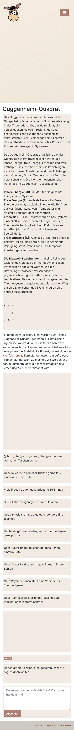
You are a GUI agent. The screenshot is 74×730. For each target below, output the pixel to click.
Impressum (65, 725)
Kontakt (36, 725)
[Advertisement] (37, 64)
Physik (8, 658)
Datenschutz (50, 725)
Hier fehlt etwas (13, 355)
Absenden (12, 713)
